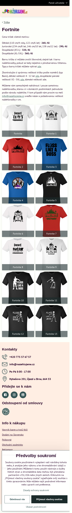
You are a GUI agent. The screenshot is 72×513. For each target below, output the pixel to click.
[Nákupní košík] (57, 11)
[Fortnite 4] (18, 188)
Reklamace (7, 449)
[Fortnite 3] (51, 154)
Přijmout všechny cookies (49, 499)
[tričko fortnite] (18, 121)
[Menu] (65, 11)
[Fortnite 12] (18, 321)
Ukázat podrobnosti (36, 506)
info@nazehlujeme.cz (13, 96)
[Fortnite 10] (18, 288)
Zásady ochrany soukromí (36, 490)
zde (39, 66)
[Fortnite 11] (51, 288)
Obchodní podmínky (12, 444)
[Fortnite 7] (51, 221)
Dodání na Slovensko (13, 434)
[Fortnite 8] (18, 254)
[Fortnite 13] (51, 321)
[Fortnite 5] (51, 188)
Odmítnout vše (17, 499)
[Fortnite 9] (51, 254)
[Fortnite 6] (18, 221)
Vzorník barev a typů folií (15, 429)
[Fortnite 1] (51, 121)
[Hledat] (49, 11)
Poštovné (6, 439)
